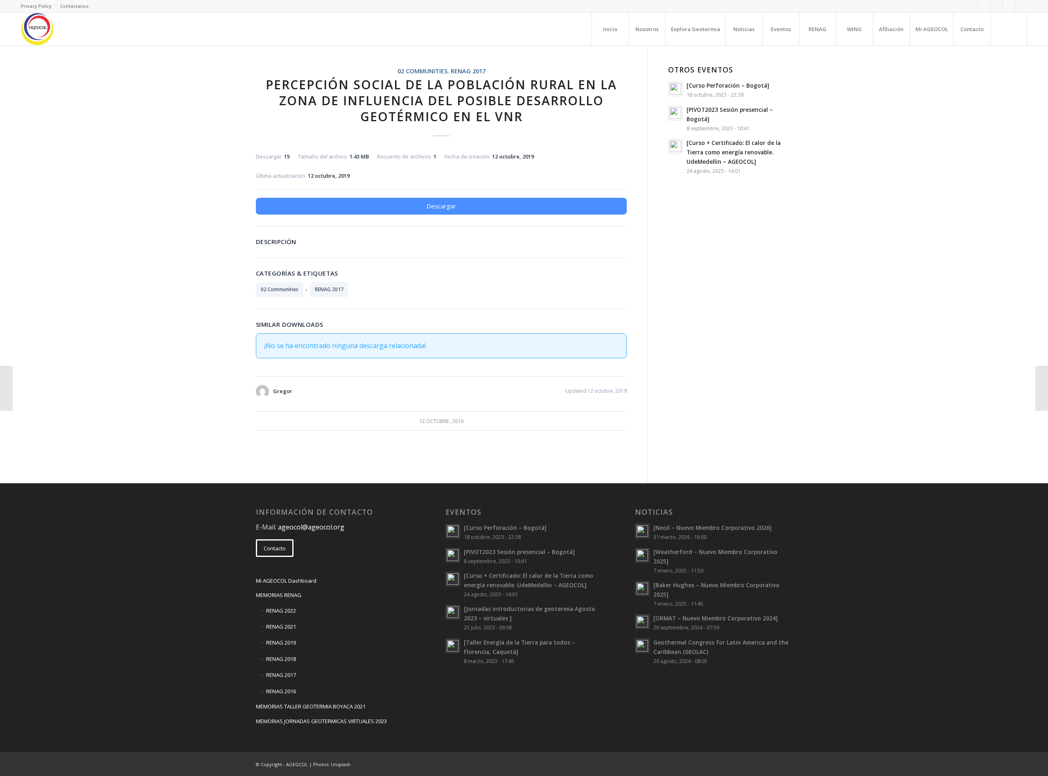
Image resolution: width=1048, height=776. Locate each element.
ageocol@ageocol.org (311, 527)
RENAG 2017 (468, 71)
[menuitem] (38, 6)
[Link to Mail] (972, 6)
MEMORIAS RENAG (278, 595)
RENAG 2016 (281, 691)
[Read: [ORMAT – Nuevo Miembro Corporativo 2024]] (642, 621)
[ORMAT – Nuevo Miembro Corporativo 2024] (715, 618)
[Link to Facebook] (984, 6)
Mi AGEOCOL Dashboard (286, 580)
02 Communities (422, 71)
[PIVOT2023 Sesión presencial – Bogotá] (519, 552)
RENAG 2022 (281, 610)
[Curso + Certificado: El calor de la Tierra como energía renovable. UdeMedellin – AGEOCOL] (734, 152)
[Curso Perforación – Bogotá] (728, 85)
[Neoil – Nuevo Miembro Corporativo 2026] (712, 528)
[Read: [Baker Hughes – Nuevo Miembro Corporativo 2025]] (642, 588)
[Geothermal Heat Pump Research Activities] (6, 388)
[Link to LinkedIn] (996, 6)
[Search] (1008, 29)
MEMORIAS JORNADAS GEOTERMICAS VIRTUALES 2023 (321, 721)
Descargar (441, 206)
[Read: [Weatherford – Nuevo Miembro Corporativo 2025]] (642, 555)
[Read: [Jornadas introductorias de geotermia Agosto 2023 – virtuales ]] (452, 612)
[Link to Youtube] (1021, 6)
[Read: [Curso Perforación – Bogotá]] (675, 88)
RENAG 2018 (281, 659)
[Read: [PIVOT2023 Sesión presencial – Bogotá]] (675, 113)
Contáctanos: (75, 6)
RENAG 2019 (281, 642)
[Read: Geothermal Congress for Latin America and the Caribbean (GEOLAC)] (642, 645)
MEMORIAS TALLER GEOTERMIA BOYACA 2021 (311, 706)
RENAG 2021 (281, 626)
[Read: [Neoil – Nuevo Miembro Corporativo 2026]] (642, 531)
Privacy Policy (36, 6)
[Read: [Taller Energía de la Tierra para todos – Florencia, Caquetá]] (452, 645)
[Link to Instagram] (1008, 6)
